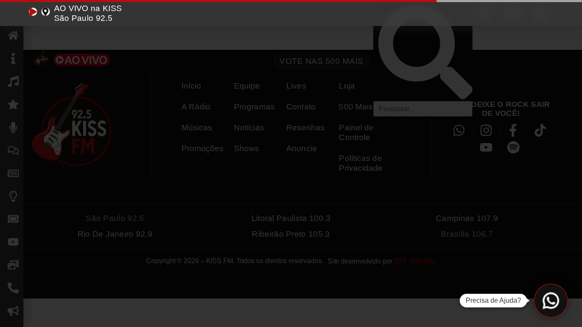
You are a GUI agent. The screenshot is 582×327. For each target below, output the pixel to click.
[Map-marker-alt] (45, 12)
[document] (291, 163)
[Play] (33, 12)
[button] (551, 301)
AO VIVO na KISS (88, 8)
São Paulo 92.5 (83, 18)
